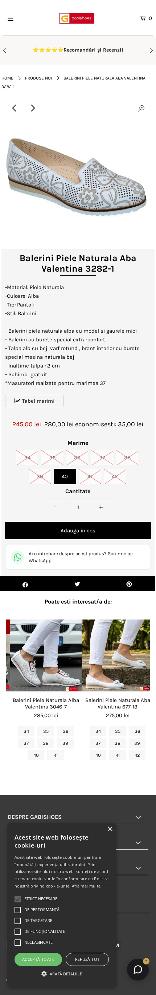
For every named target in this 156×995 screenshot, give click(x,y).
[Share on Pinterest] (129, 583)
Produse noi (38, 78)
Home (7, 78)
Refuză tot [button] (87, 959)
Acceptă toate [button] (38, 959)
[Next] (33, 108)
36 (77, 457)
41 (89, 476)
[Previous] (15, 108)
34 (27, 457)
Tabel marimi (37, 401)
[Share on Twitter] (77, 583)
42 (115, 476)
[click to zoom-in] (141, 108)
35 (52, 457)
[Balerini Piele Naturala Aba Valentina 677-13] (117, 655)
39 (40, 476)
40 (65, 476)
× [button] (109, 829)
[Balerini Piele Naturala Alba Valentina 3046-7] (46, 655)
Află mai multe (86, 886)
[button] (62, 974)
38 (127, 457)
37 (102, 457)
